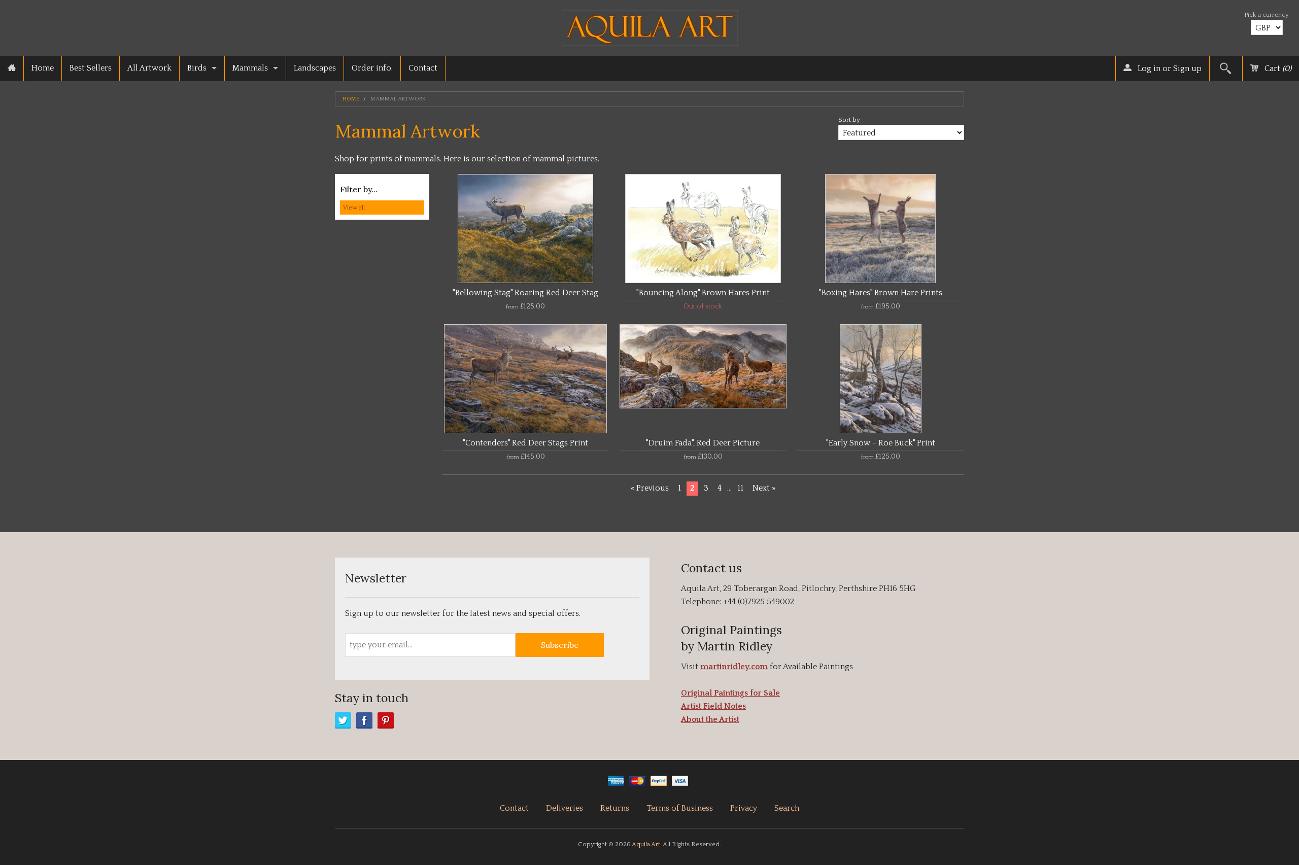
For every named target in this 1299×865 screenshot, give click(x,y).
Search (786, 808)
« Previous (650, 488)
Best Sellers (91, 68)
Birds (197, 68)
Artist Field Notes (713, 706)
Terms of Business (679, 808)
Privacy (743, 808)
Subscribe (559, 645)
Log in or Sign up (1169, 68)
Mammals (250, 68)
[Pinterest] (386, 720)
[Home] (11, 68)
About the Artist (710, 719)
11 (740, 488)
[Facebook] (364, 720)
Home (42, 68)
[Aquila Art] (650, 25)
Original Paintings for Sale (730, 693)
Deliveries (564, 808)
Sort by (849, 119)
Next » (764, 488)
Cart (1276, 68)
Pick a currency (1266, 14)
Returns (614, 808)
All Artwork (149, 68)
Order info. (372, 68)
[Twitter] (343, 720)
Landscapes (315, 68)
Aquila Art (646, 844)
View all (354, 207)
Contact (422, 68)
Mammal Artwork (398, 99)
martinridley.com (734, 666)
